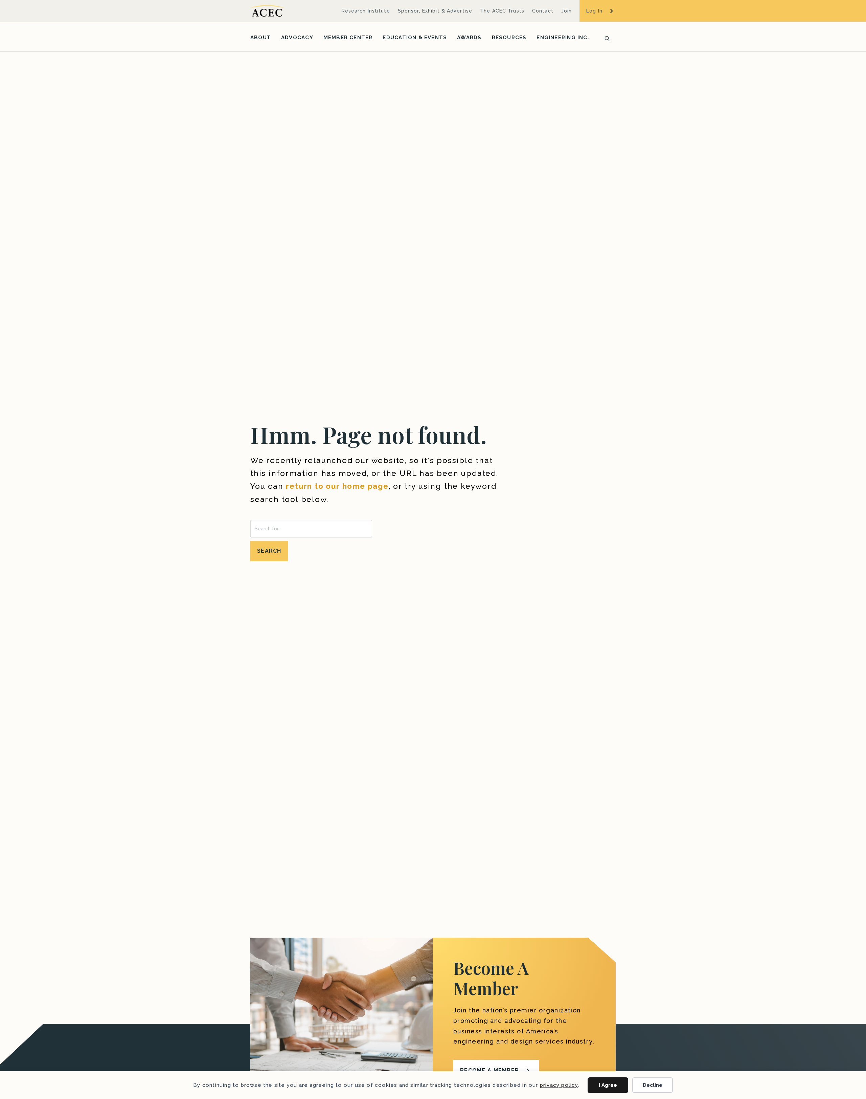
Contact (542, 11)
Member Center (348, 38)
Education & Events (415, 38)
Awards (469, 38)
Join (566, 11)
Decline (652, 1085)
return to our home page (337, 486)
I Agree (608, 1085)
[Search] (605, 38)
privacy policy (559, 1085)
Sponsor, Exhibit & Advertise (435, 11)
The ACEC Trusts (502, 11)
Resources (509, 38)
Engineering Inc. (563, 38)
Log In (594, 11)
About (260, 38)
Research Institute (366, 11)
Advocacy (297, 38)
